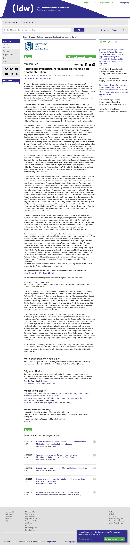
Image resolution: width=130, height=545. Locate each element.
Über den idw (26, 22)
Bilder (5, 58)
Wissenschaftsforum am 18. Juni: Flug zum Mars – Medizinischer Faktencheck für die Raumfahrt (57, 456)
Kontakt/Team (30, 530)
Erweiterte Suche (109, 30)
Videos (5, 61)
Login (95, 2)
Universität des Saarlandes (37, 78)
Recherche (8, 516)
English (87, 2)
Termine (6, 51)
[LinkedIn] (15, 69)
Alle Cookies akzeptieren (114, 539)
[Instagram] (10, 74)
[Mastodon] (10, 69)
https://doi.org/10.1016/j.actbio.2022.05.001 (39, 273)
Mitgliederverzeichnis (32, 518)
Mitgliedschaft (30, 516)
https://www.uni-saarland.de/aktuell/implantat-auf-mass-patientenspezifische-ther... (54, 398)
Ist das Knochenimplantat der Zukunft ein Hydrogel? (57, 492)
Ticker (5, 44)
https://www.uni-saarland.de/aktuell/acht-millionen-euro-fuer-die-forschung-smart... (53, 393)
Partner (27, 525)
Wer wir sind (29, 514)
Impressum (112, 516)
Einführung (8, 514)
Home (24, 37)
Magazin (6, 47)
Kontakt (115, 2)
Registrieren (104, 2)
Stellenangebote (31, 528)
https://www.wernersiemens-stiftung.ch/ (38, 402)
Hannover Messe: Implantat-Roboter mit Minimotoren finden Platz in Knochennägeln (61, 480)
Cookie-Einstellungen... (87, 539)
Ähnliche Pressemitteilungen (80, 57)
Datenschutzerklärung (116, 521)
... (100, 76)
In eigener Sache (31, 521)
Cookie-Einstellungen (116, 523)
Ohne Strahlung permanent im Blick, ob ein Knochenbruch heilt (62, 468)
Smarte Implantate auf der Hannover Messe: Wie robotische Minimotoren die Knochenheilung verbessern (61, 442)
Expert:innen (8, 54)
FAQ (6, 521)
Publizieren (8, 518)
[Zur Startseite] (55, 16)
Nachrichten (7, 41)
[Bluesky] (5, 69)
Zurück (28, 57)
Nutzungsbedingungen (116, 518)
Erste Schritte (10, 22)
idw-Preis (28, 523)
